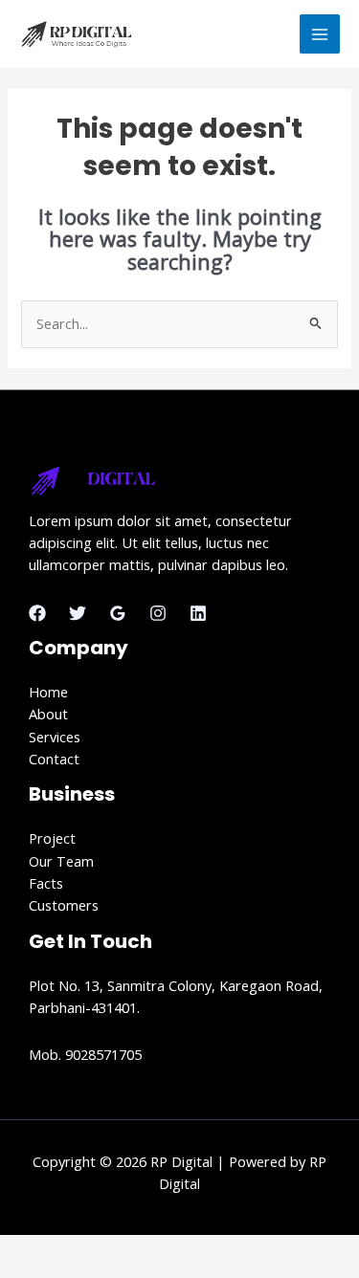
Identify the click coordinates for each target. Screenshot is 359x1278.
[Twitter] (77, 613)
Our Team (61, 860)
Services (54, 736)
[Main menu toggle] (320, 34)
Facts (46, 882)
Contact (54, 758)
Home (48, 691)
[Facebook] (37, 613)
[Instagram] (158, 613)
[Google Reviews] (117, 613)
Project (52, 838)
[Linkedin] (198, 613)
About (48, 713)
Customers (64, 904)
